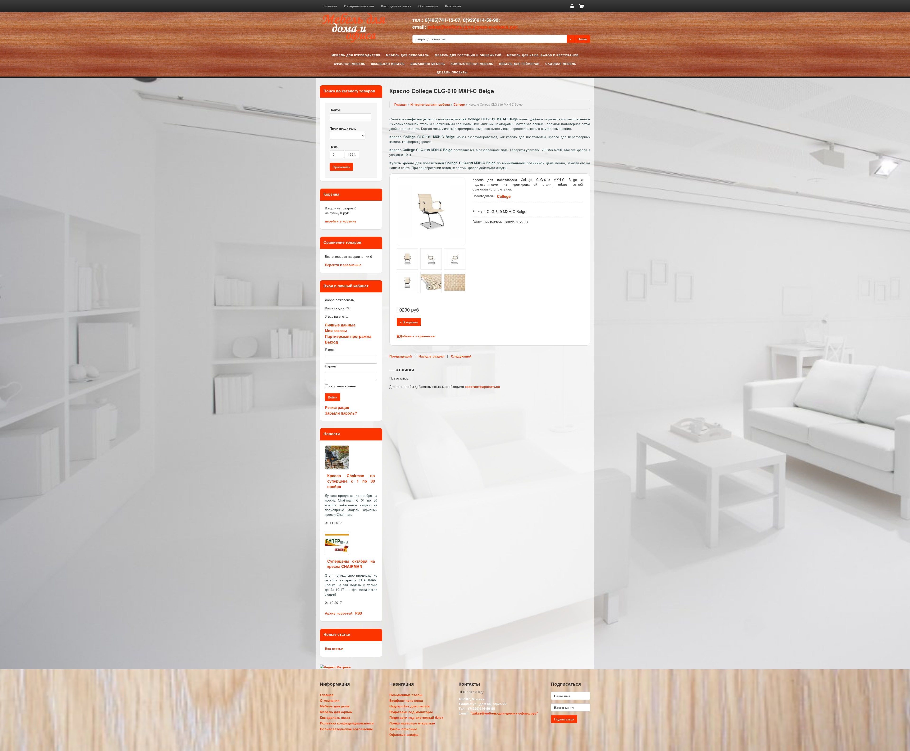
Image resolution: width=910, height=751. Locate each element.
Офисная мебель (349, 64)
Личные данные (340, 325)
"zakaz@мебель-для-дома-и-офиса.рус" (504, 713)
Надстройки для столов (409, 706)
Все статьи (334, 648)
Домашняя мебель (427, 64)
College (459, 104)
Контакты (453, 6)
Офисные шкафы (404, 734)
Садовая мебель (560, 64)
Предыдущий (400, 356)
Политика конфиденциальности (347, 723)
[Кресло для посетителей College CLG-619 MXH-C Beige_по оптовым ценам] (454, 258)
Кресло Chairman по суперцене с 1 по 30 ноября (351, 481)
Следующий (461, 356)
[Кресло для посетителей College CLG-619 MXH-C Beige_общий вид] (431, 211)
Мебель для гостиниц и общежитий (468, 55)
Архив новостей (338, 613)
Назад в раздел (431, 356)
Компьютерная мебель (472, 64)
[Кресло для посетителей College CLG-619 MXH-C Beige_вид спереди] (407, 258)
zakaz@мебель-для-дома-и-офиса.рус (473, 26)
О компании (428, 6)
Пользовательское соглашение (346, 728)
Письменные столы (405, 694)
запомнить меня (342, 386)
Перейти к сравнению (343, 264)
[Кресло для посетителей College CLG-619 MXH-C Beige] (431, 282)
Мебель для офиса (336, 711)
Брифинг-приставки (406, 700)
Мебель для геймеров (519, 64)
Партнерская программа (348, 336)
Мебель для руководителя (356, 55)
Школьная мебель (388, 64)
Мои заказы (336, 330)
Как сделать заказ (396, 6)
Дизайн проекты (452, 72)
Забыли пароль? (341, 413)
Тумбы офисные (403, 728)
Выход (331, 342)
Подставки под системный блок (416, 717)
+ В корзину (409, 322)
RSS (358, 613)
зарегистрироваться (482, 386)
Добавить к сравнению (417, 336)
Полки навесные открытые (412, 723)
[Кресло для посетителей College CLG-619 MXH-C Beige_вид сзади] (407, 282)
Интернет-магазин (359, 6)
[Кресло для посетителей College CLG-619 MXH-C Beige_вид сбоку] (431, 258)
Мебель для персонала (407, 55)
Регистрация (337, 407)
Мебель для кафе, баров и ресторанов (543, 55)
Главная (330, 6)
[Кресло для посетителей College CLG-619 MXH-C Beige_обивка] (454, 282)
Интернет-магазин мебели (430, 104)
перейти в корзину (340, 221)
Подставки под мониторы (411, 711)
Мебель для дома (335, 706)
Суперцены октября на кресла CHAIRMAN (351, 563)
